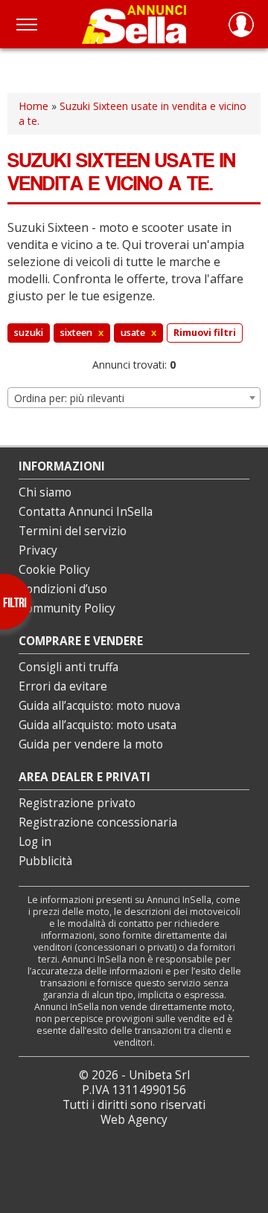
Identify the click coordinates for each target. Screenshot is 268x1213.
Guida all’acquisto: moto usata (97, 725)
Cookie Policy (54, 570)
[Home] (134, 24)
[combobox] (134, 397)
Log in (35, 842)
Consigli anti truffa (68, 667)
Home (33, 106)
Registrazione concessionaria (98, 822)
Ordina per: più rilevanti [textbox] (69, 398)
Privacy (38, 550)
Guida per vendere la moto (91, 744)
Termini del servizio (73, 531)
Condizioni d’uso (63, 589)
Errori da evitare (63, 686)
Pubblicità (45, 861)
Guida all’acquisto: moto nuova (99, 706)
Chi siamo (45, 492)
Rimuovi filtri (204, 332)
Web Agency (134, 1120)
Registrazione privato (77, 803)
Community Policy (67, 608)
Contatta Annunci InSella (86, 512)
